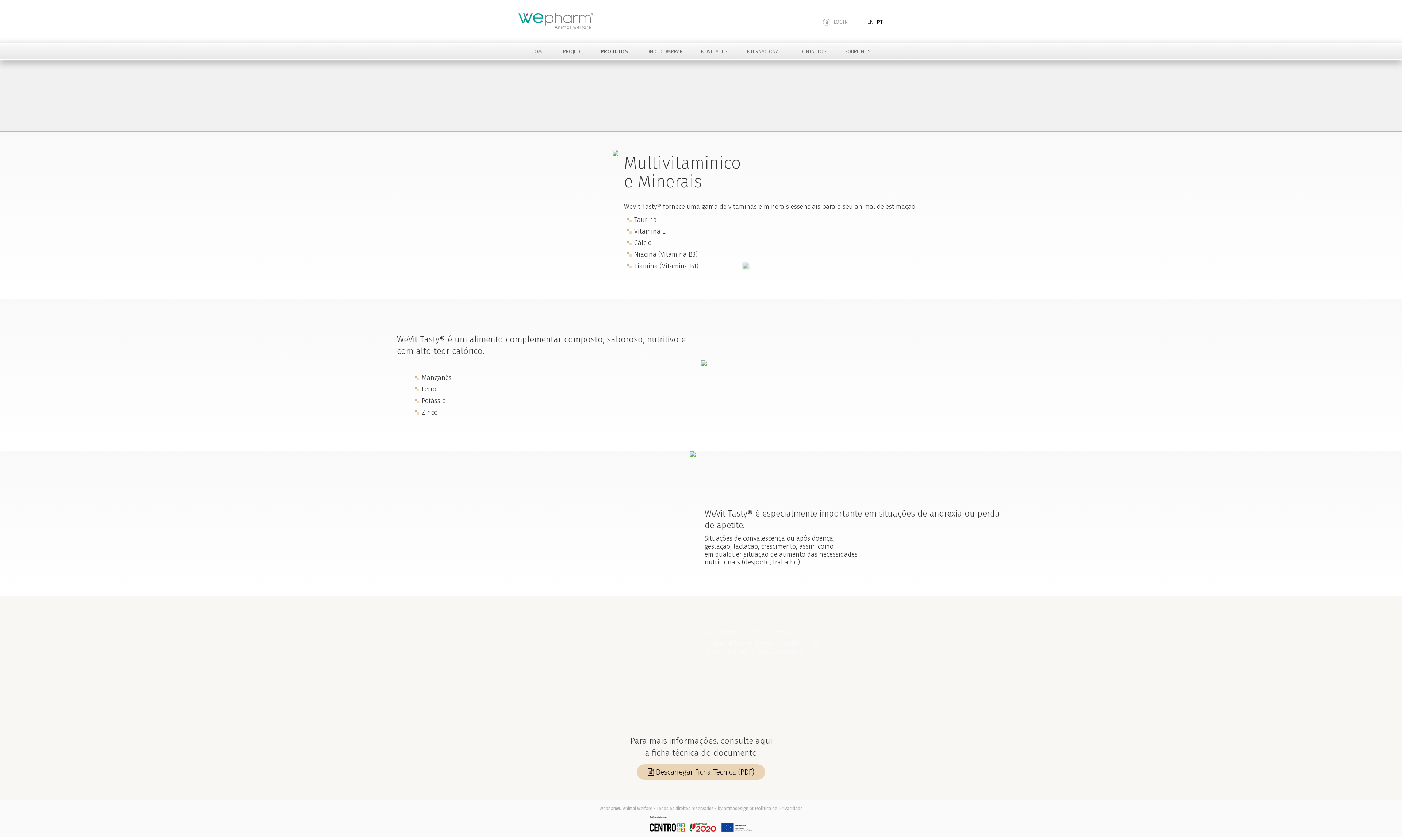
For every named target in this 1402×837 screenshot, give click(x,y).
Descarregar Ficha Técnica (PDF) (704, 772)
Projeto (573, 52)
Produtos (614, 52)
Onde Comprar (664, 52)
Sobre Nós (857, 52)
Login (840, 22)
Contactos (812, 52)
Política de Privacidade (779, 808)
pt (880, 22)
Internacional (763, 52)
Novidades (714, 52)
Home (538, 52)
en (870, 22)
